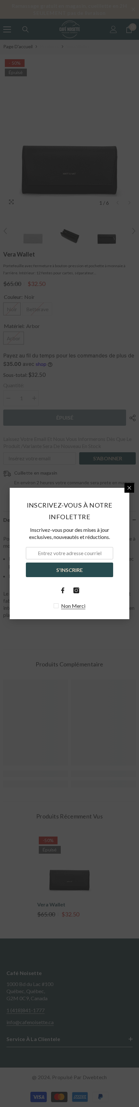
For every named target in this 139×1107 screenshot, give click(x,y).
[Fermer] (129, 488)
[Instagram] (76, 590)
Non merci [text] (73, 606)
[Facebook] (63, 590)
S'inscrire (69, 570)
